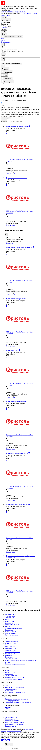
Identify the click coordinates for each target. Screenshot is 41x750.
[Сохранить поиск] (3, 59)
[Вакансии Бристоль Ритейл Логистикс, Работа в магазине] (22, 198)
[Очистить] (3, 54)
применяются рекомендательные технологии (17, 730)
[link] (4, 34)
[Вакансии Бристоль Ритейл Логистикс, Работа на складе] (22, 147)
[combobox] (9, 50)
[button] (3, 38)
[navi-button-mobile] (3, 44)
